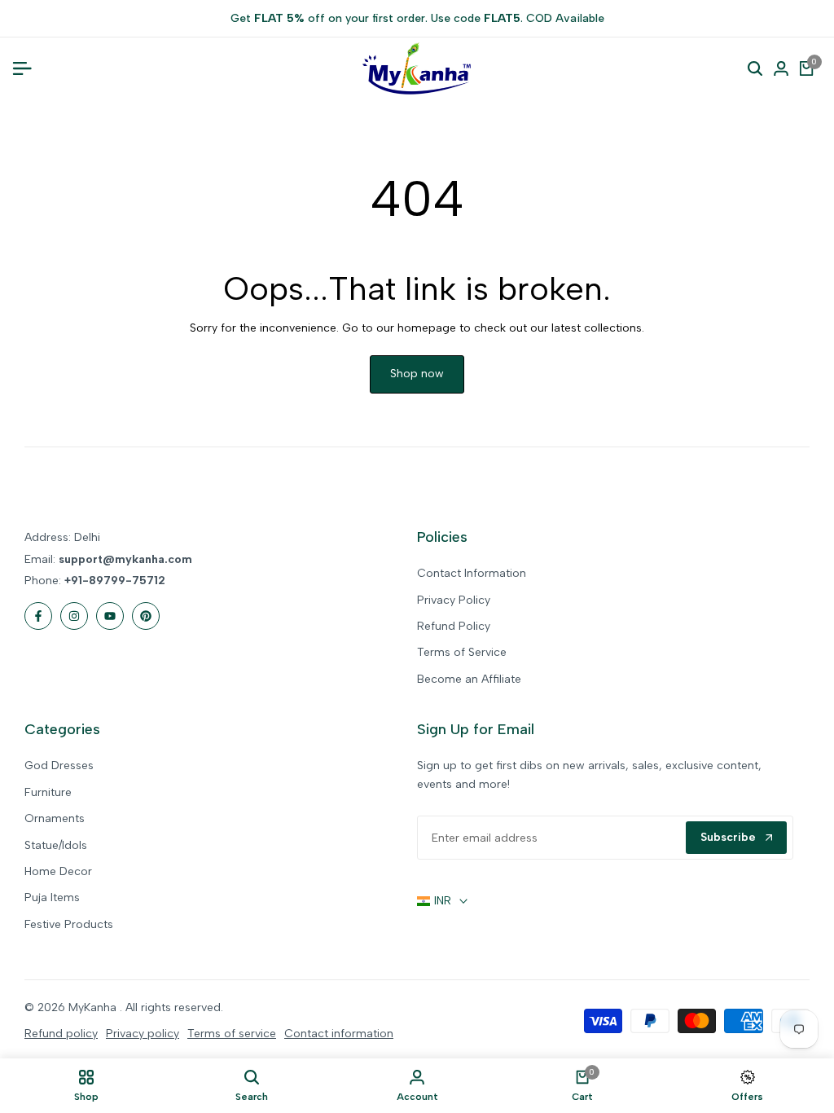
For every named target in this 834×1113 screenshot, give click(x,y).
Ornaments (54, 818)
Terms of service (231, 1033)
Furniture (48, 792)
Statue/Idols (55, 845)
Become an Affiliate (469, 679)
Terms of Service (462, 652)
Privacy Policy (453, 600)
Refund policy (61, 1033)
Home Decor (58, 871)
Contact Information (471, 573)
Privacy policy (142, 1033)
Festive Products (68, 924)
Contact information (338, 1033)
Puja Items (52, 897)
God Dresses (59, 765)
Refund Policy (453, 626)
